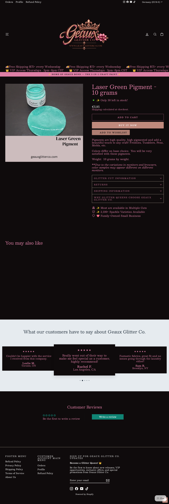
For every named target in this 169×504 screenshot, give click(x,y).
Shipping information (112, 191)
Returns (101, 184)
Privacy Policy (13, 465)
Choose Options (24, 302)
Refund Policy (33, 2)
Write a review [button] (107, 417)
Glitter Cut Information (115, 178)
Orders (9, 2)
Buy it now (128, 125)
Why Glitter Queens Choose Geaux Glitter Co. (122, 198)
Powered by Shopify (85, 494)
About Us (10, 477)
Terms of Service (14, 473)
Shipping (97, 109)
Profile (19, 2)
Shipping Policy (14, 469)
